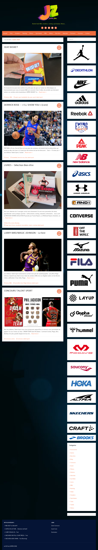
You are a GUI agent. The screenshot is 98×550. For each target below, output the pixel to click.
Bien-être (57, 33)
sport (34, 97)
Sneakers (17, 33)
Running (25, 33)
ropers (30, 225)
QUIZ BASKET (11, 47)
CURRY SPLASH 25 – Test (12, 532)
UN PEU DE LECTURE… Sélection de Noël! (16, 529)
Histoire (72, 472)
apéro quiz (18, 97)
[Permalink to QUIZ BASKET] (32, 69)
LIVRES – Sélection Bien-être (18, 165)
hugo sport (9, 225)
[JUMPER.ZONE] (49, 12)
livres (13, 225)
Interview (65, 33)
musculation (25, 225)
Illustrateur (54, 532)
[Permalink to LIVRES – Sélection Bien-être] (32, 190)
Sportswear (39, 33)
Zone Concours (55, 525)
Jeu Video (73, 479)
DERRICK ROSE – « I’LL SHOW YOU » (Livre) (26, 105)
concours (20, 339)
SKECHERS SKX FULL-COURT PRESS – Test (16, 535)
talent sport (39, 97)
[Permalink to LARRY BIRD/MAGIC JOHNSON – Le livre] (32, 255)
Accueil (5, 33)
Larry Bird (17, 283)
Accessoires (73, 449)
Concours (72, 33)
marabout (18, 225)
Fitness (31, 33)
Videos (51, 33)
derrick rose (21, 157)
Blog (71, 459)
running (35, 225)
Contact (87, 33)
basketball (24, 97)
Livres (7, 157)
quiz (31, 97)
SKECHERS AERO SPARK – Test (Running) (16, 538)
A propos (80, 33)
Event (71, 466)
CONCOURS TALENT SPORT (18, 290)
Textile (72, 504)
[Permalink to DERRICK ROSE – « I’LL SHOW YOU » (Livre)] (32, 128)
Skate (72, 491)
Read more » (42, 92)
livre (22, 283)
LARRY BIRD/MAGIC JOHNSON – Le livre (24, 233)
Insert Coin (54, 529)
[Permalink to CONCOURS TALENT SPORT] (32, 312)
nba (29, 97)
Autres (7, 97)
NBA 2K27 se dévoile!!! (11, 525)
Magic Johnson (27, 283)
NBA (45, 33)
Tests (11, 33)
